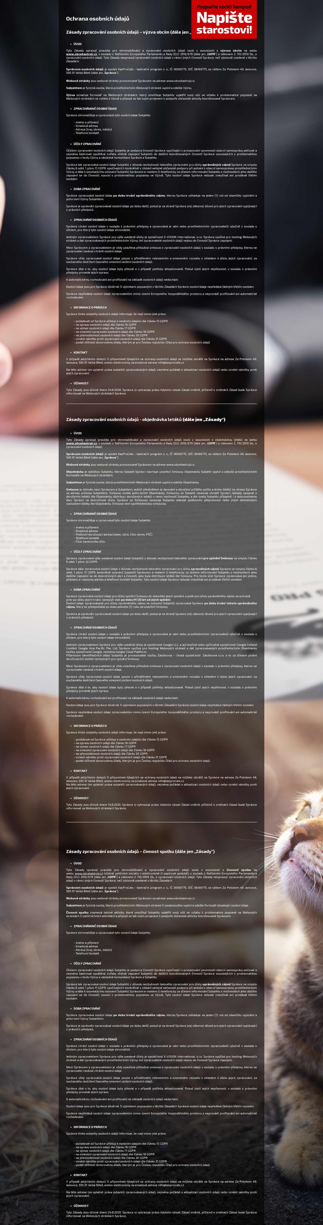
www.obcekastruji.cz (81, 443)
